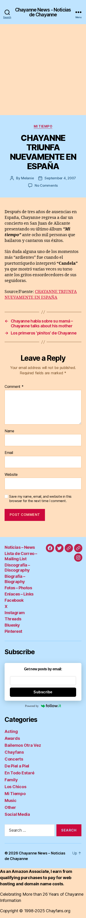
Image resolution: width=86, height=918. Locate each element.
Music (11, 800)
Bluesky (12, 625)
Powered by (32, 706)
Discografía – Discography (17, 568)
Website (11, 475)
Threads (13, 618)
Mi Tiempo (43, 126)
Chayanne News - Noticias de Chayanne (43, 12)
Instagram (15, 612)
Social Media (17, 814)
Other (10, 807)
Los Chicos (15, 786)
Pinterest (13, 631)
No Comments (46, 185)
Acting (11, 731)
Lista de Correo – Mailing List (21, 556)
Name (9, 431)
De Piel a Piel (17, 766)
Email (9, 453)
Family (11, 779)
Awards (12, 738)
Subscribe (43, 692)
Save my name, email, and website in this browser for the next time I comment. (40, 498)
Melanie (27, 178)
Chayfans (14, 752)
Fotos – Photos (18, 587)
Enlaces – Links (19, 594)
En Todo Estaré (19, 772)
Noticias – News (20, 547)
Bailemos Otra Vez (23, 745)
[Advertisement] (43, 69)
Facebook (14, 600)
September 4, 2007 (60, 178)
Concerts (14, 759)
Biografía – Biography (15, 579)
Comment (14, 387)
